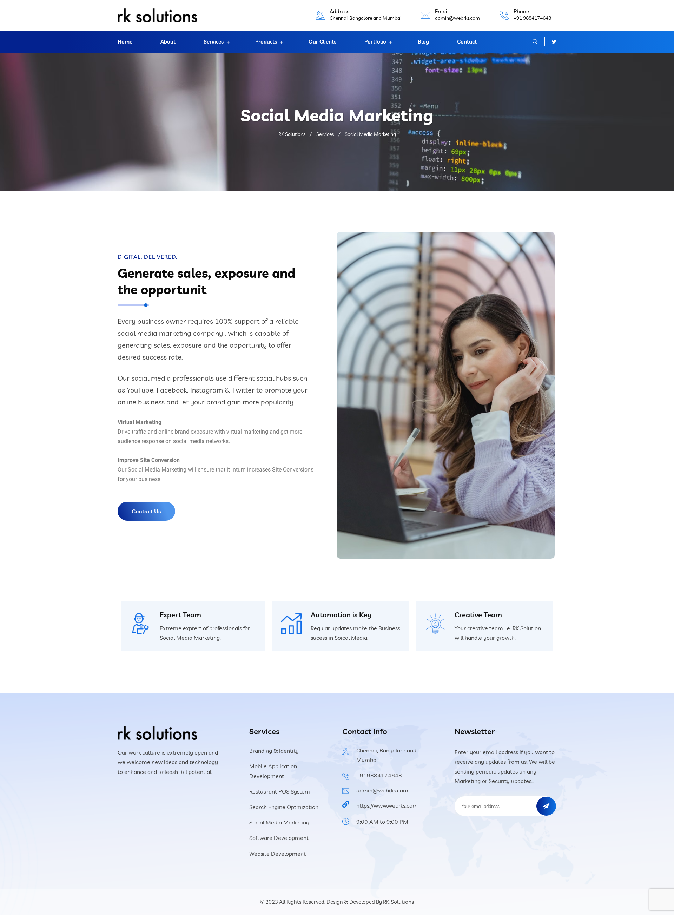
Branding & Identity (274, 750)
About (168, 41)
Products (266, 41)
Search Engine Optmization (283, 806)
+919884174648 (379, 775)
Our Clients (322, 41)
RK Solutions (398, 901)
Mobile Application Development (273, 771)
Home (125, 41)
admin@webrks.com (457, 18)
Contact (467, 41)
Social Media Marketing (279, 822)
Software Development (279, 837)
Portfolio (375, 41)
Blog (423, 41)
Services (214, 41)
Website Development (277, 853)
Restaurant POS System (279, 791)
